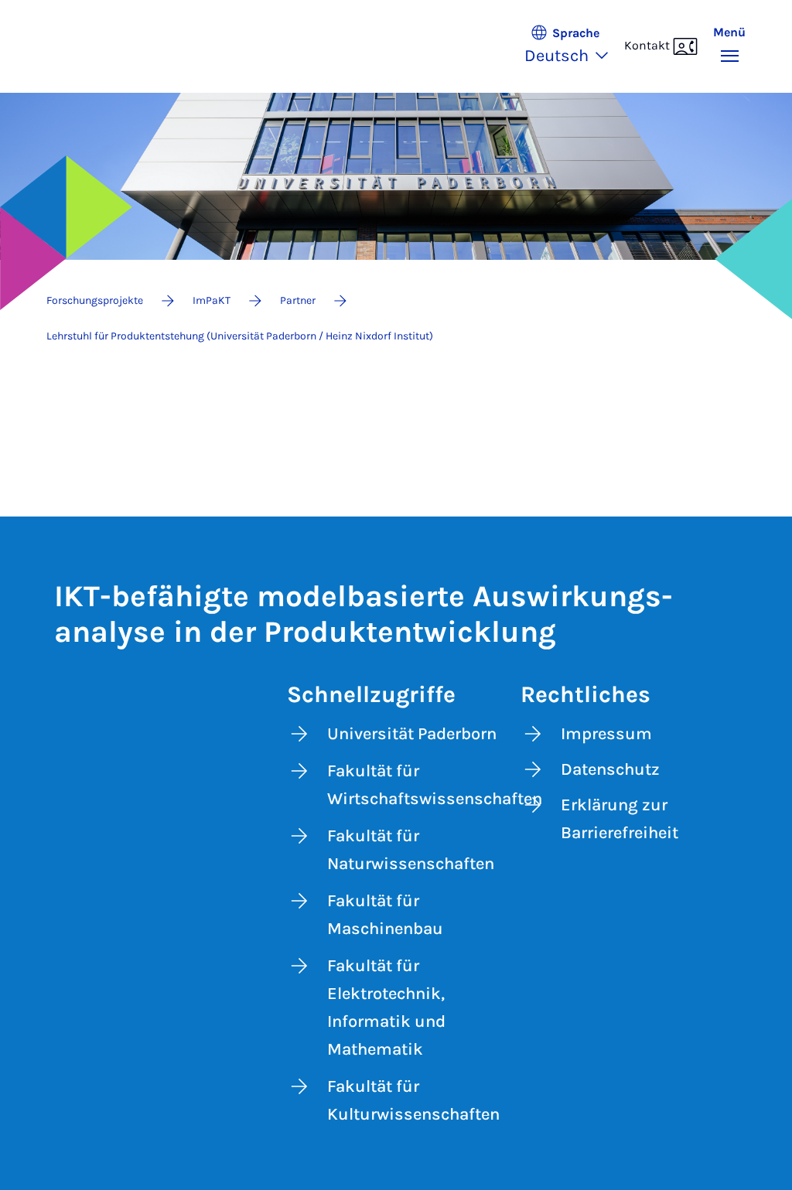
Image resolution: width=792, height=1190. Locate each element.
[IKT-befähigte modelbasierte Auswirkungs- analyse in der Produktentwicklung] (114, 46)
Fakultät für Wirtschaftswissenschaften (417, 785)
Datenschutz (610, 769)
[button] (574, 46)
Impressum (606, 734)
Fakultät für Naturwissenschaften (410, 850)
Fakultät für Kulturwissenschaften (413, 1100)
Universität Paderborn (412, 734)
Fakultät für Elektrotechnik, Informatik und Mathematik (386, 1007)
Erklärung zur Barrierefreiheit (619, 819)
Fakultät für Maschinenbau (385, 915)
